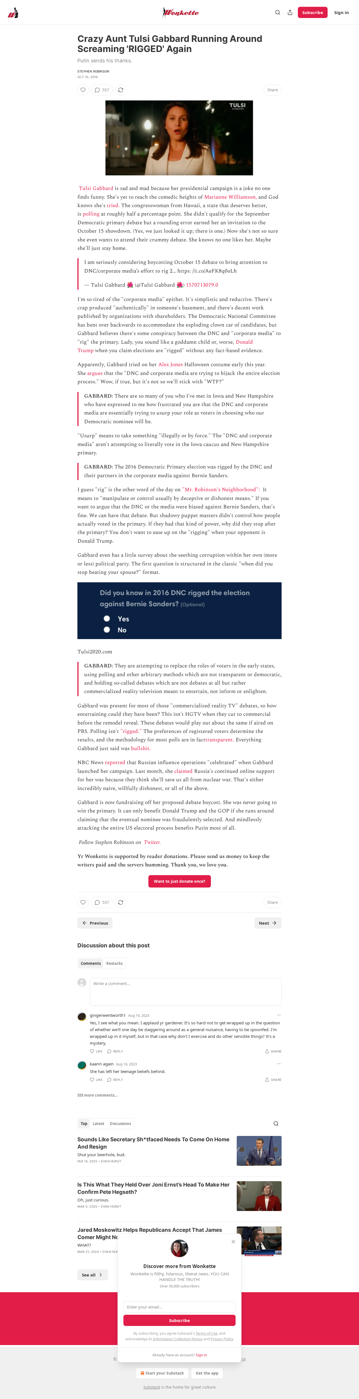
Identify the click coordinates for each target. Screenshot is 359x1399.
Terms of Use (206, 1333)
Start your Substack (165, 1373)
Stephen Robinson (93, 71)
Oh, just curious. (93, 1200)
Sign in (341, 12)
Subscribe (312, 12)
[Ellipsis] (278, 1015)
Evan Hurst (111, 1161)
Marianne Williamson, (230, 197)
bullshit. (141, 748)
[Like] (83, 90)
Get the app (207, 1373)
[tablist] (101, 963)
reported (115, 763)
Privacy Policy (222, 1338)
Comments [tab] (91, 963)
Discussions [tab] (120, 1123)
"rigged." (131, 731)
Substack (151, 1387)
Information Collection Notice (177, 1338)
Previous (99, 923)
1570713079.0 (202, 285)
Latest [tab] (98, 1123)
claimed (183, 771)
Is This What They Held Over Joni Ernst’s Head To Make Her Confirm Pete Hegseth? (153, 1188)
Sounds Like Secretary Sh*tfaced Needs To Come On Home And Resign (153, 1143)
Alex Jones (170, 365)
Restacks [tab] (114, 963)
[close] (233, 1241)
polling (91, 214)
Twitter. (152, 842)
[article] (179, 1154)
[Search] (277, 12)
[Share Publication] (290, 12)
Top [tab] (84, 1123)
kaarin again (102, 1064)
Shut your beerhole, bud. (101, 1154)
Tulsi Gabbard (96, 188)
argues (95, 373)
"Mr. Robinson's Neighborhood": (221, 490)
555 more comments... (97, 1095)
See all (89, 1275)
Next (264, 923)
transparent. (219, 740)
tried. (113, 206)
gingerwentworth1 (108, 1015)
